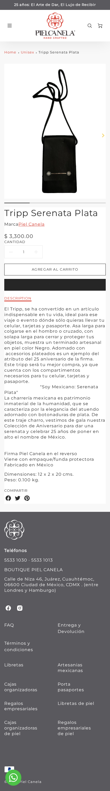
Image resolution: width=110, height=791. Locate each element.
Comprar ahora (55, 285)
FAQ (9, 625)
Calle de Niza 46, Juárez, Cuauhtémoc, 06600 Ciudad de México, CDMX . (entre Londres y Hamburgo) (51, 585)
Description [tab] (18, 298)
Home (10, 52)
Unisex (27, 52)
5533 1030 (15, 560)
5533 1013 (42, 560)
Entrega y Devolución (71, 628)
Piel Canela (31, 224)
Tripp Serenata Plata (58, 52)
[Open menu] (9, 25)
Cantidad (14, 242)
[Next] (103, 135)
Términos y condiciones (18, 646)
